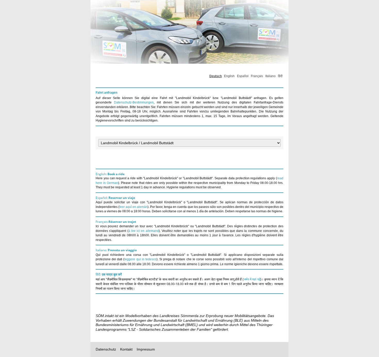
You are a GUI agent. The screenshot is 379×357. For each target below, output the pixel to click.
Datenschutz (106, 349)
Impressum (146, 349)
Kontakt (126, 349)
